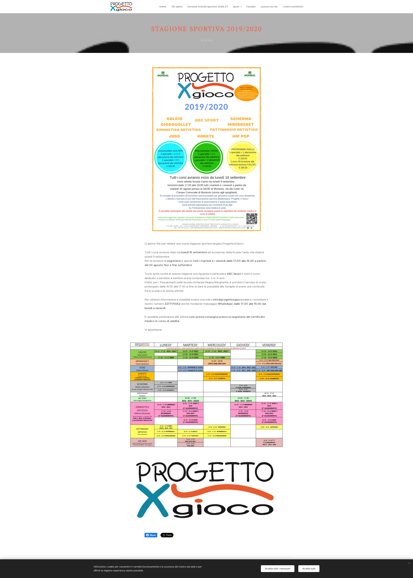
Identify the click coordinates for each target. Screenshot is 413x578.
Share (153, 535)
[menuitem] (164, 7)
